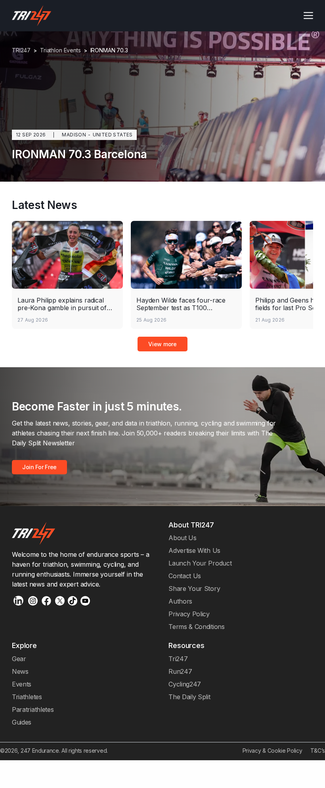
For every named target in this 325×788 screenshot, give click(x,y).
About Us (182, 538)
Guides (21, 722)
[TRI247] (32, 15)
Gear (19, 659)
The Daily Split (189, 697)
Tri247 (177, 659)
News (20, 671)
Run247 (180, 671)
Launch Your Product (199, 563)
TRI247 (21, 50)
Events (21, 684)
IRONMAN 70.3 (109, 50)
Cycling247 (184, 684)
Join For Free (39, 467)
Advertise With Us (194, 550)
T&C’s (317, 750)
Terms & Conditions (196, 627)
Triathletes (27, 697)
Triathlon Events (60, 50)
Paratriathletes (33, 709)
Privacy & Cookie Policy (272, 750)
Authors (180, 601)
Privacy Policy (189, 614)
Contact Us (184, 576)
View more (162, 344)
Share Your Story (194, 588)
